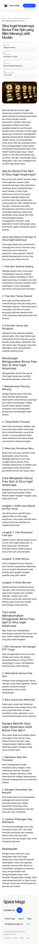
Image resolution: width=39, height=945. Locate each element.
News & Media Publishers (21, 18)
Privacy (15, 938)
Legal (28, 938)
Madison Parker (9, 47)
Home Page (10, 919)
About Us (7, 938)
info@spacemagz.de (14, 924)
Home (4, 18)
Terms (22, 938)
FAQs (29, 919)
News (9, 18)
